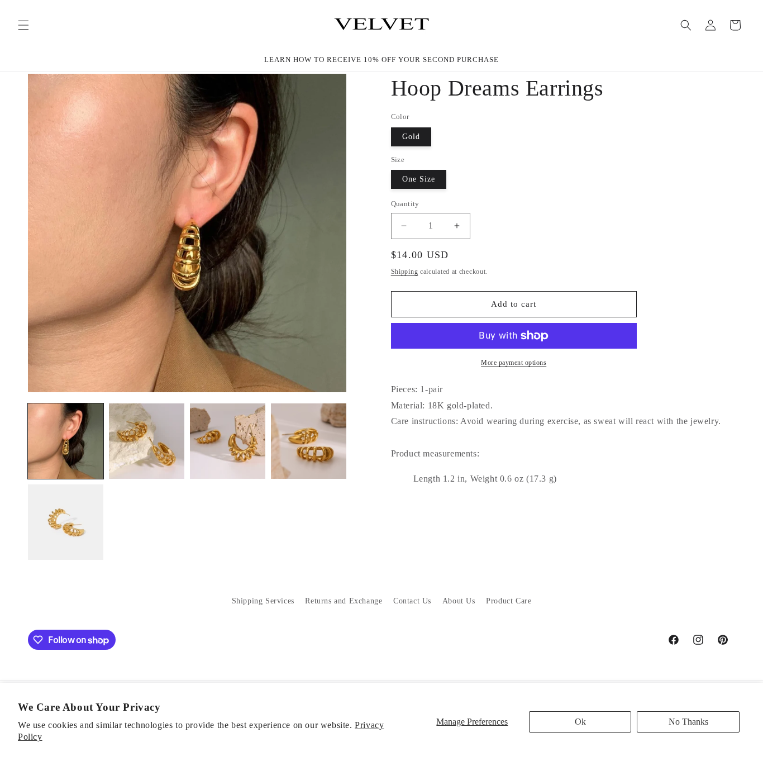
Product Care (508, 601)
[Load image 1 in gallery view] (65, 441)
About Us (458, 601)
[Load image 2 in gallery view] (146, 441)
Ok (580, 721)
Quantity (405, 203)
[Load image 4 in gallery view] (308, 441)
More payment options (513, 363)
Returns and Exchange (343, 601)
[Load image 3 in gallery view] (227, 441)
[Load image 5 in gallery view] (65, 522)
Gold (411, 136)
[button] (23, 25)
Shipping (404, 271)
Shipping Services (263, 601)
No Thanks (688, 721)
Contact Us (412, 601)
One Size (418, 179)
